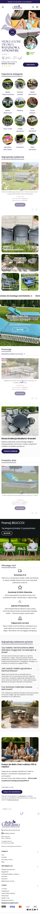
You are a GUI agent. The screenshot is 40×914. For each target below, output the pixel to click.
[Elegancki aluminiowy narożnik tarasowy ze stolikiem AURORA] (20, 368)
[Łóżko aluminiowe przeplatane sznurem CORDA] (20, 480)
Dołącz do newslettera (11, 792)
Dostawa (4, 876)
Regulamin (23, 796)
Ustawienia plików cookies (9, 874)
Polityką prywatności (13, 800)
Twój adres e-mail (7, 787)
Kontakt (4, 857)
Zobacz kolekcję (10, 451)
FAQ (2, 855)
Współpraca (5, 891)
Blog (2, 862)
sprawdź (20, 329)
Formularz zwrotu (7, 859)
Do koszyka (20, 205)
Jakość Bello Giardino (8, 893)
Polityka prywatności (8, 869)
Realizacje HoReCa (7, 900)
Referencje (5, 896)
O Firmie (4, 889)
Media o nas (5, 898)
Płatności (4, 879)
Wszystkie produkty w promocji (12, 354)
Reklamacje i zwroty (7, 881)
